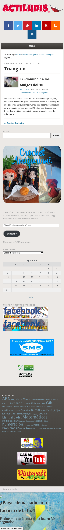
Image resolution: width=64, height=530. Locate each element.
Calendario (15, 403)
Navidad (44, 421)
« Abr (31, 297)
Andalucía (36, 399)
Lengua (28, 414)
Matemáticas (34, 417)
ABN (6, 398)
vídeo (18, 432)
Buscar (6, 131)
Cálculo (51, 403)
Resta (52, 428)
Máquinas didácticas (25, 421)
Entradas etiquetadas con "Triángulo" (38, 55)
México (37, 421)
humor (35, 410)
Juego (56, 410)
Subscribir (12, 234)
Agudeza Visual (21, 399)
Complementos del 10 (29, 93)
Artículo (5, 403)
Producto (23, 428)
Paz (35, 425)
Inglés (50, 410)
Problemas (9, 428)
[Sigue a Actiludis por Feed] (55, 25)
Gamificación (7, 410)
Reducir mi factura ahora (11, 528)
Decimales (7, 406)
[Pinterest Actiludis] (32, 474)
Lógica (43, 413)
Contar (43, 403)
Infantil (44, 410)
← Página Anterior (14, 123)
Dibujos (16, 407)
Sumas (5, 431)
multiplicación (9, 421)
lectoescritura (10, 413)
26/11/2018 (24, 89)
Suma (58, 428)
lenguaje (35, 414)
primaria (44, 425)
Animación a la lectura (49, 400)
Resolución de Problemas (39, 428)
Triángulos (43, 93)
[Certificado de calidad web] (25, 371)
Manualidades (12, 417)
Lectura (21, 414)
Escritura (39, 407)
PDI (38, 425)
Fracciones (48, 406)
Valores (12, 431)
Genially (17, 410)
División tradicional (28, 406)
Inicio (18, 55)
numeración (12, 424)
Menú (32, 46)
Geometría (26, 410)
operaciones (28, 425)
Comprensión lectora (31, 403)
